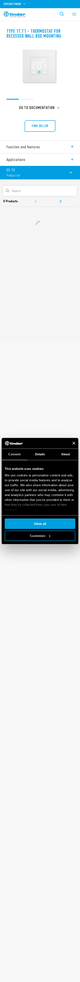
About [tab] (65, 454)
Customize (37, 536)
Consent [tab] (14, 454)
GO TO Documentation (37, 107)
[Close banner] (73, 443)
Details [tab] (40, 454)
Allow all (40, 523)
